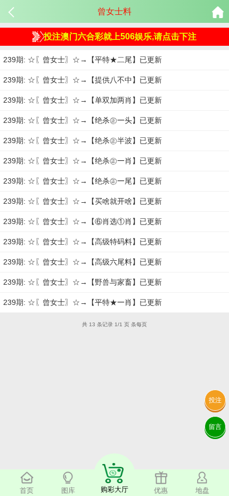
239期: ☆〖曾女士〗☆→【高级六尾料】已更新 (82, 262)
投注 (215, 400)
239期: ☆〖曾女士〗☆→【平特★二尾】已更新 (82, 59)
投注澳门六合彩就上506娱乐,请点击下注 (120, 36)
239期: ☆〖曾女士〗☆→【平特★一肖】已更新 (82, 302)
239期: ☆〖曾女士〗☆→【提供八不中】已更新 (82, 80)
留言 (215, 427)
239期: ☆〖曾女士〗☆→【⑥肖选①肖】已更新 (82, 221)
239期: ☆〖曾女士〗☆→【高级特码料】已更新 (82, 241)
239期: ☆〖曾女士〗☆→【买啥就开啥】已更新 (82, 201)
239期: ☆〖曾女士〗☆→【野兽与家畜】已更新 (82, 282)
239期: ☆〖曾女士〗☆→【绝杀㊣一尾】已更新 (82, 181)
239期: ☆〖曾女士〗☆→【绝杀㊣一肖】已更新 (82, 160)
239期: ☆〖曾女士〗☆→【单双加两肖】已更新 (82, 100)
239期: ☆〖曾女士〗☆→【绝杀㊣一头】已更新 (82, 120)
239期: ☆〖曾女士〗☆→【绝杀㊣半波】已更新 (82, 140)
